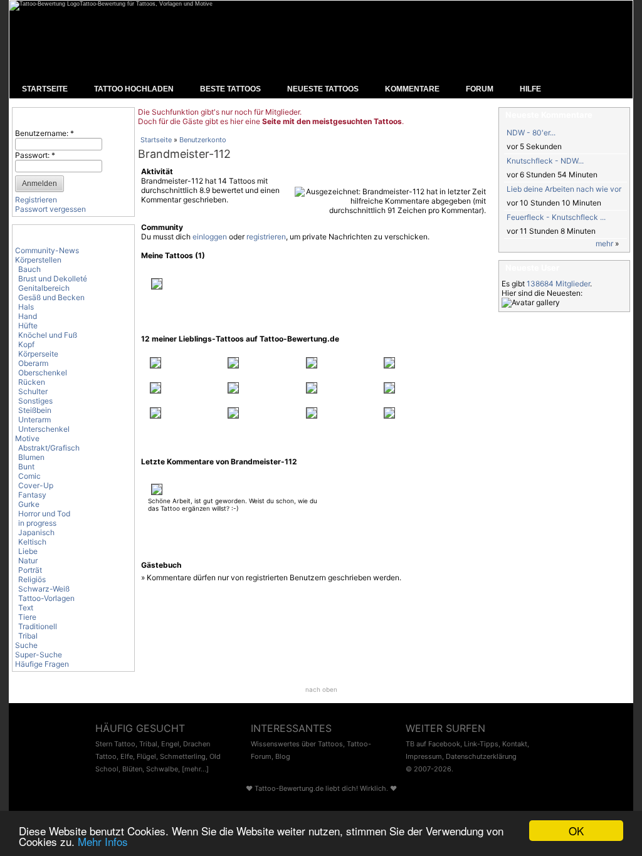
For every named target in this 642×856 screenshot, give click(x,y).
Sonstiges (35, 400)
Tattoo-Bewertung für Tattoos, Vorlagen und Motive (146, 4)
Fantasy (32, 494)
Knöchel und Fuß (47, 335)
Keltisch (32, 541)
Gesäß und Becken (51, 297)
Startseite (156, 139)
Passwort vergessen (50, 209)
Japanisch (36, 532)
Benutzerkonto (202, 139)
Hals (26, 306)
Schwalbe (162, 769)
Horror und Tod (44, 513)
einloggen (209, 236)
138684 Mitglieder (558, 283)
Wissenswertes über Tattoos (297, 743)
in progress (37, 523)
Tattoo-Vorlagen (46, 598)
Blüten (132, 769)
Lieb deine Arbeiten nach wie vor (564, 189)
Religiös (32, 579)
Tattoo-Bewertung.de (289, 788)
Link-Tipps (481, 743)
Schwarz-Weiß (44, 588)
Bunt (26, 466)
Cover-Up (35, 485)
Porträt (30, 570)
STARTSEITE (45, 89)
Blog (282, 756)
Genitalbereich (44, 288)
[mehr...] (195, 769)
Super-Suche (38, 654)
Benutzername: (44, 133)
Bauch (29, 269)
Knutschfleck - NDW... (545, 160)
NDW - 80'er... (531, 132)
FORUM (479, 89)
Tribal (28, 635)
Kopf (26, 344)
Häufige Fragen (42, 664)
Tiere (27, 617)
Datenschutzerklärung (481, 756)
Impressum (424, 756)
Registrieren (36, 199)
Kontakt (514, 743)
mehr (604, 243)
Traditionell (37, 626)
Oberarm (33, 363)
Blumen (31, 457)
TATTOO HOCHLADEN (134, 89)
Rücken (31, 382)
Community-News (47, 250)
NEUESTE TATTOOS (323, 89)
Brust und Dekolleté (52, 278)
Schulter (33, 391)
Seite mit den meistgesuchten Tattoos (332, 121)
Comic (29, 476)
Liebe (28, 551)
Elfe (126, 756)
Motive (27, 438)
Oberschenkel (42, 372)
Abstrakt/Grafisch (49, 447)
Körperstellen (38, 259)
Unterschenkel (44, 429)
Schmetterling (183, 756)
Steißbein (34, 410)
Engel (170, 743)
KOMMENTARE (412, 89)
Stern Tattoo (115, 743)
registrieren (266, 236)
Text (25, 607)
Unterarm (34, 419)
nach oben (321, 689)
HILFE (530, 89)
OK (576, 830)
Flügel (146, 756)
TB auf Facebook (433, 743)
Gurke (28, 504)
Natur (28, 560)
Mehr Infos (103, 841)
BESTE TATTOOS (230, 89)
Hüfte (28, 325)
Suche (26, 645)
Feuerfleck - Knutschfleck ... (556, 217)
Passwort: (35, 155)
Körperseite (38, 353)
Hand (27, 316)
